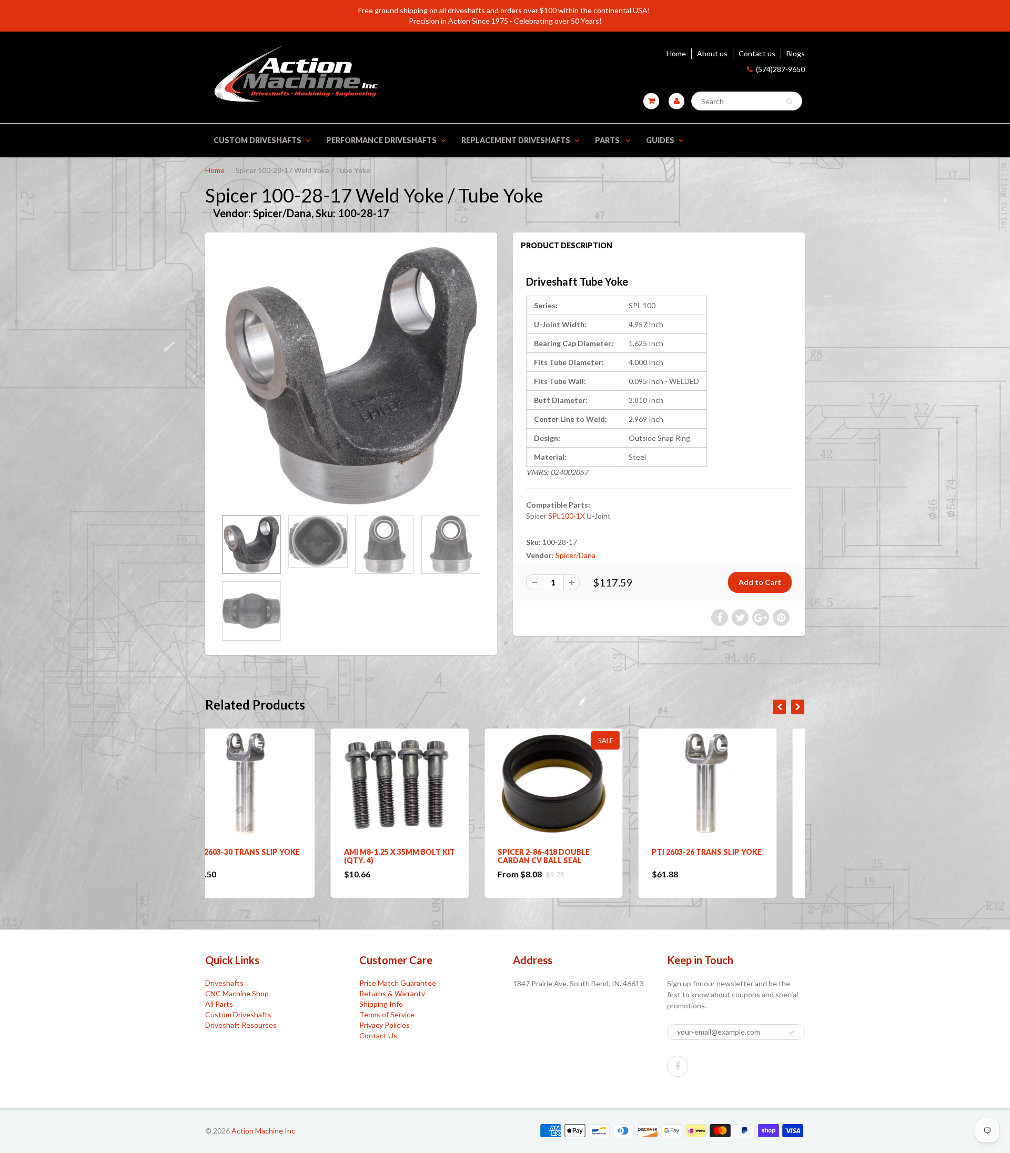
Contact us (757, 53)
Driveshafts (224, 982)
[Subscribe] (791, 1032)
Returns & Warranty (392, 993)
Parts (608, 140)
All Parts (219, 1003)
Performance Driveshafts (381, 140)
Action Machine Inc (263, 1130)
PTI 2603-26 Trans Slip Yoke (581, 851)
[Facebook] (677, 1066)
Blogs (795, 53)
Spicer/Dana (575, 555)
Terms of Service (387, 1014)
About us (712, 53)
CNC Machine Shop (237, 993)
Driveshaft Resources (241, 1024)
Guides (660, 140)
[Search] (789, 101)
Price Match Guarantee (397, 982)
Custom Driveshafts (257, 140)
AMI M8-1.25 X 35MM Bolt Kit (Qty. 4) (273, 856)
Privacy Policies (384, 1024)
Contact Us (378, 1035)
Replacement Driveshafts (515, 140)
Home (676, 53)
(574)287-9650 (780, 69)
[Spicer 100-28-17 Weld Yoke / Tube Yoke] (351, 376)
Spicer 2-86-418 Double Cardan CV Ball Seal (418, 856)
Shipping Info (381, 1003)
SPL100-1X (566, 515)
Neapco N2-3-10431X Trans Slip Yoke (734, 856)
